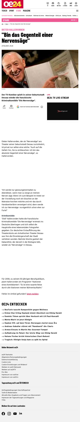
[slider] (57, 117)
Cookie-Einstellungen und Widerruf (14, 364)
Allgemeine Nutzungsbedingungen (14, 357)
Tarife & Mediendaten (9, 392)
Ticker (4, 10)
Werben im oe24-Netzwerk (11, 367)
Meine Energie (49, 16)
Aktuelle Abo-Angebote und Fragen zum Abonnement (21, 395)
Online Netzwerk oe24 (10, 347)
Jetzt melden (33, 294)
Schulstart (29, 16)
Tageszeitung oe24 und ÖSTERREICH (15, 383)
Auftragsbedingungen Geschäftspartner (16, 390)
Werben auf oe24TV (9, 369)
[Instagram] (9, 413)
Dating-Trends (66, 16)
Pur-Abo (5, 372)
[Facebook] (3, 413)
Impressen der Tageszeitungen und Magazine (18, 397)
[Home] (2, 24)
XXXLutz (58, 16)
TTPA (3, 400)
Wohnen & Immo (38, 16)
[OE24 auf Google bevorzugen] (42, 107)
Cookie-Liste (6, 362)
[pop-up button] (71, 116)
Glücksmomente (19, 16)
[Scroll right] (77, 16)
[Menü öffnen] (77, 10)
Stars (18, 10)
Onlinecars (75, 16)
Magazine (27, 10)
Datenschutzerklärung (10, 359)
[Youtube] (15, 413)
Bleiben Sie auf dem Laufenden (13, 406)
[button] (50, 116)
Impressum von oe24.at (10, 374)
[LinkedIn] (20, 413)
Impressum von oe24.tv (10, 377)
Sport (11, 10)
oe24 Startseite (7, 354)
